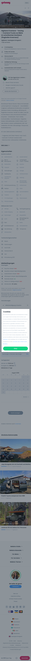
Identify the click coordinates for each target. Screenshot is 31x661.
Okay (15, 348)
